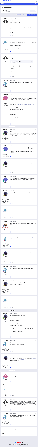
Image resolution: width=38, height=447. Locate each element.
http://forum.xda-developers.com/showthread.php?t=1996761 (26, 104)
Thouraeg (5, 129)
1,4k (5, 88)
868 (5, 137)
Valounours (5, 38)
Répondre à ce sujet (32, 14)
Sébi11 (5, 221)
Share (28, 10)
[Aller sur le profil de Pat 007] (5, 149)
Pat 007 (5, 145)
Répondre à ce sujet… (10, 433)
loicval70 (5, 384)
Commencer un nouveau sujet (20, 14)
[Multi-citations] (10, 35)
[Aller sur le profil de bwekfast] (5, 376)
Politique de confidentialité (16, 444)
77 (5, 102)
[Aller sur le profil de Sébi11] (5, 224)
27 (5, 392)
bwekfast (5, 373)
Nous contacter (23, 444)
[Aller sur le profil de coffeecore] (5, 98)
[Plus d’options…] (36, 18)
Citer (13, 35)
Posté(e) (13, 18)
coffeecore (5, 94)
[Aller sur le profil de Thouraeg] (5, 133)
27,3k (6, 229)
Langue (10, 444)
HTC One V (12, 11)
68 (5, 153)
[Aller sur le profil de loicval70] (5, 388)
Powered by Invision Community (19, 445)
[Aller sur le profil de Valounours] (5, 42)
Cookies (28, 444)
